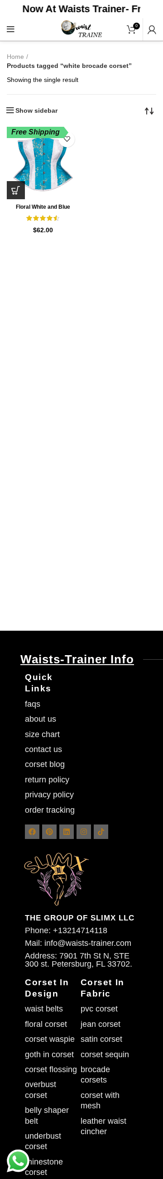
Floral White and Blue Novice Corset (43, 210)
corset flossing (51, 1069)
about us (40, 719)
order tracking (50, 810)
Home (15, 56)
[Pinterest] (49, 831)
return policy (47, 779)
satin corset (101, 1039)
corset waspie (50, 1039)
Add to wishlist (67, 139)
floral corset (46, 1024)
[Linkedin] (66, 831)
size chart (42, 734)
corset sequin (105, 1054)
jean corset (100, 1024)
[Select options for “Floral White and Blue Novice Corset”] (16, 190)
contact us (43, 749)
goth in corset (49, 1054)
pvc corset (99, 1008)
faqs (32, 704)
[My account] (152, 29)
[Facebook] (32, 831)
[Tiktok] (101, 831)
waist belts (44, 1008)
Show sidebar (36, 110)
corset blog (45, 764)
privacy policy (49, 794)
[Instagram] (84, 831)
